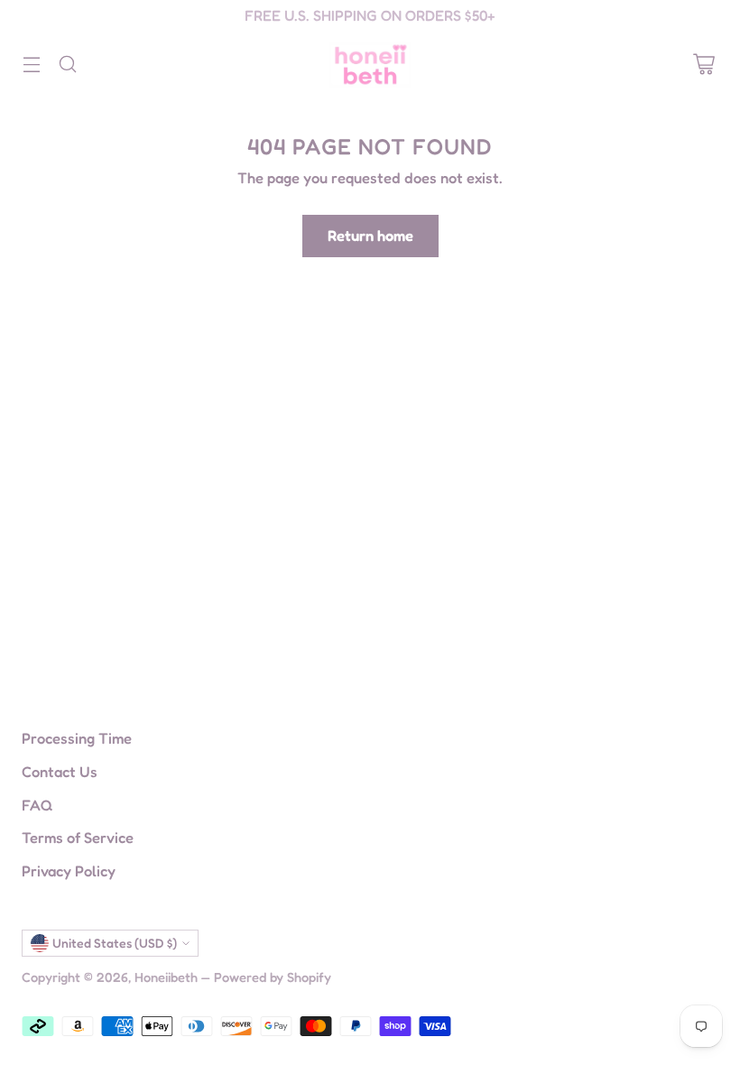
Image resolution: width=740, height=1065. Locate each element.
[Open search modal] (67, 64)
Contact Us (59, 772)
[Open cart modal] (703, 64)
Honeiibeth (166, 977)
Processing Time (77, 738)
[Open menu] (31, 64)
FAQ (37, 805)
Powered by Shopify (272, 977)
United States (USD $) (114, 942)
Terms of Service (78, 838)
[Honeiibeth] (370, 64)
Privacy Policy (69, 871)
